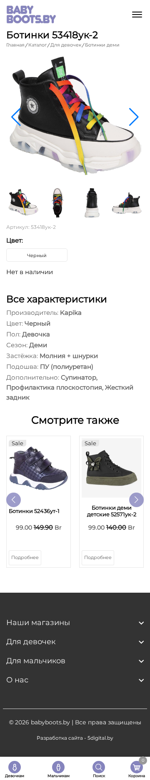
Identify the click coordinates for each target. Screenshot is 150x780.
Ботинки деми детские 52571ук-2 (111, 511)
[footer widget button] (75, 623)
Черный (37, 255)
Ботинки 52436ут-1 (34, 511)
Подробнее (25, 557)
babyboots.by (50, 722)
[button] (134, 117)
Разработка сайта (60, 738)
